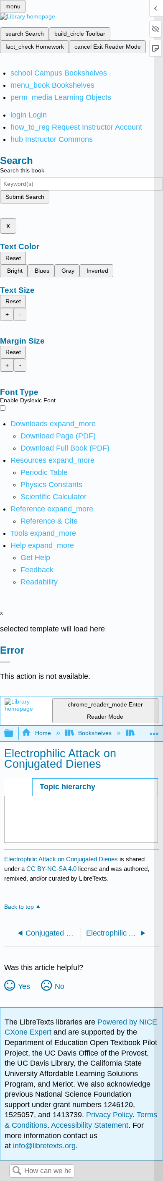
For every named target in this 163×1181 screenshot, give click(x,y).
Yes (24, 986)
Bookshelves (94, 733)
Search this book (22, 170)
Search (16, 1171)
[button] (36, 570)
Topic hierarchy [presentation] (67, 786)
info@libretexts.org (43, 1146)
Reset (13, 258)
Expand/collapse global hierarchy (14, 733)
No (59, 986)
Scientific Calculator (53, 497)
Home (42, 733)
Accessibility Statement (89, 1125)
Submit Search (24, 196)
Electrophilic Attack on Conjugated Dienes (61, 859)
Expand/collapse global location (154, 731)
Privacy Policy (109, 1115)
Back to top (19, 907)
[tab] (95, 787)
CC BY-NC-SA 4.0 (51, 868)
